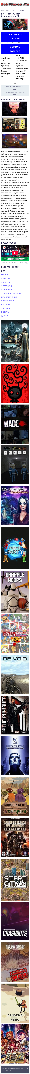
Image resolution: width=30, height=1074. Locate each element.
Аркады (5, 278)
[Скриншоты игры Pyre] (14, 109)
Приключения (9, 297)
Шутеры (5, 305)
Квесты (5, 312)
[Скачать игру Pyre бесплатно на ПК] (15, 24)
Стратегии (7, 286)
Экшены (5, 282)
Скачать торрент (15, 49)
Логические (8, 290)
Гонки (4, 275)
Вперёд (24, 263)
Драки (4, 316)
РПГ (14, 10)
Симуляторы (8, 301)
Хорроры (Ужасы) (11, 293)
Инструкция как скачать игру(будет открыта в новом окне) (15, 90)
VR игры (5, 308)
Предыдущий (9, 263)
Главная (5, 10)
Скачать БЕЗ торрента (15, 37)
